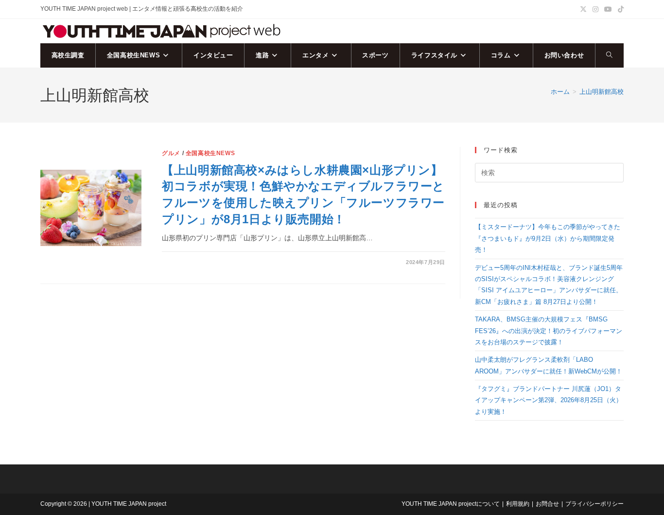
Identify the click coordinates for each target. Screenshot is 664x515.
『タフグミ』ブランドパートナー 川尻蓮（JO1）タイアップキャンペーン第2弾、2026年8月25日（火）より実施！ (548, 400)
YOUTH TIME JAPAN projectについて (451, 503)
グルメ (171, 153)
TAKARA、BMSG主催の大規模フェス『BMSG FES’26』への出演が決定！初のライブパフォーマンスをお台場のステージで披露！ (548, 331)
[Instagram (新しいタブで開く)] (595, 9)
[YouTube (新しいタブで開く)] (608, 9)
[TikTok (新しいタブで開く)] (619, 9)
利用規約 (517, 503)
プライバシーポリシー (594, 503)
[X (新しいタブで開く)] (583, 9)
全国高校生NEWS (210, 153)
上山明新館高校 (601, 91)
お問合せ (547, 503)
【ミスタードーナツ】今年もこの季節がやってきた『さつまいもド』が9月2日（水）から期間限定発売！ (547, 238)
